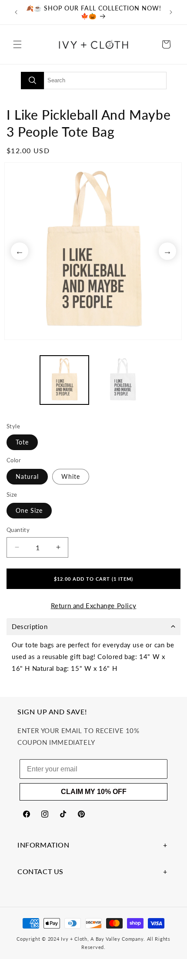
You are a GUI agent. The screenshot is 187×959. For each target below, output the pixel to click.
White (70, 476)
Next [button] (167, 251)
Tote (22, 442)
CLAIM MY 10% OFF (94, 791)
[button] (17, 44)
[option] (93, 251)
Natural (27, 476)
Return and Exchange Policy (94, 605)
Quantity (18, 529)
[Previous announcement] (16, 12)
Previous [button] (19, 251)
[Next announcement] (170, 12)
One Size (29, 510)
